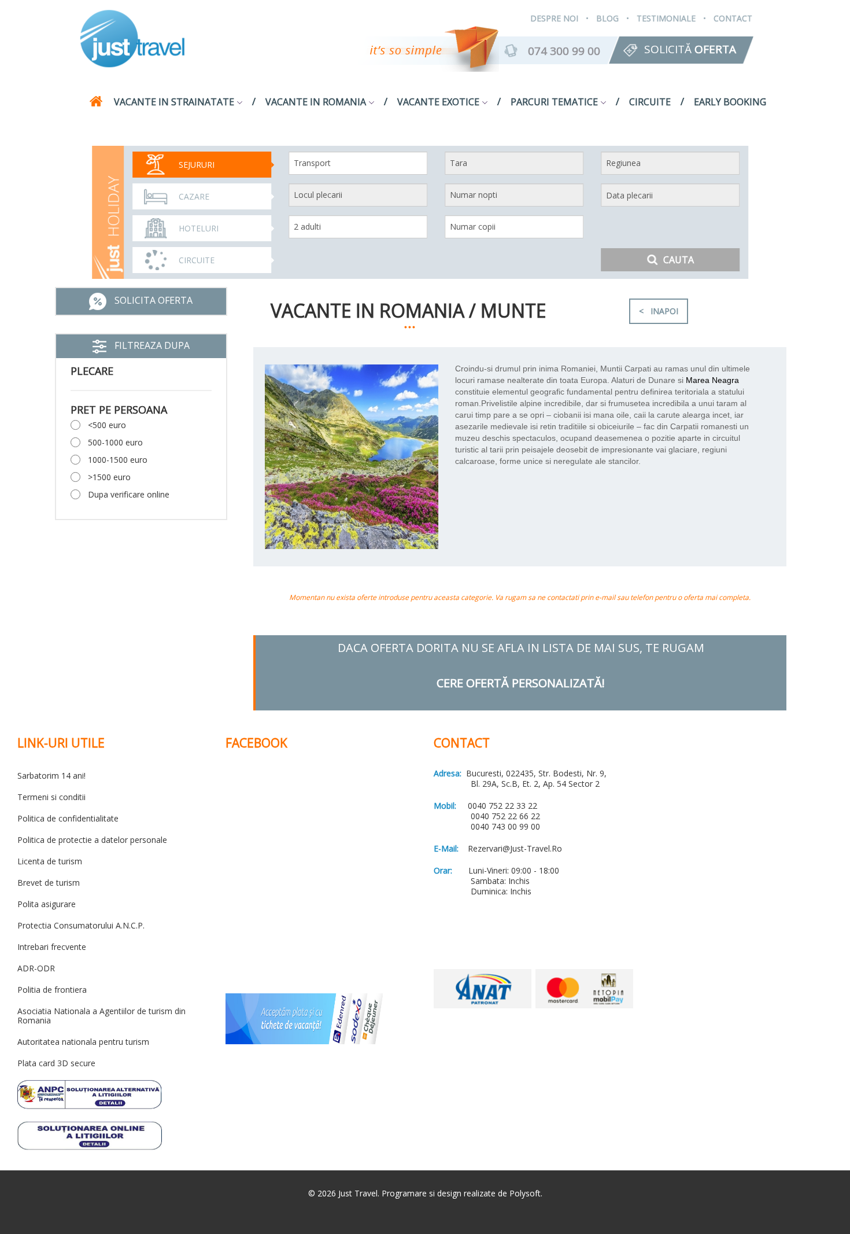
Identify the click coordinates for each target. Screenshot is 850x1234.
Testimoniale (666, 18)
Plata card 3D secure (56, 1063)
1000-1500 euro (117, 459)
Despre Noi (554, 18)
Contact (733, 18)
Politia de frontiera (52, 989)
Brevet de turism (48, 882)
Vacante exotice (438, 101)
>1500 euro (109, 477)
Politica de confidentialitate (68, 818)
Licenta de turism (49, 861)
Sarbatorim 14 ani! (51, 775)
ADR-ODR (36, 968)
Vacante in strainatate (174, 101)
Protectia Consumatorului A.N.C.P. (81, 925)
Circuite (650, 101)
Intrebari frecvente (51, 946)
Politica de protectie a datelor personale (92, 839)
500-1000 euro (115, 442)
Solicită (690, 49)
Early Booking (730, 101)
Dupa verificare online (128, 494)
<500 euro (107, 424)
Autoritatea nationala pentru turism (83, 1041)
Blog (607, 18)
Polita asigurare (46, 903)
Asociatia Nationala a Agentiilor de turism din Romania (101, 1015)
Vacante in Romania (315, 101)
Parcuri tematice (554, 101)
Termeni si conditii (51, 796)
